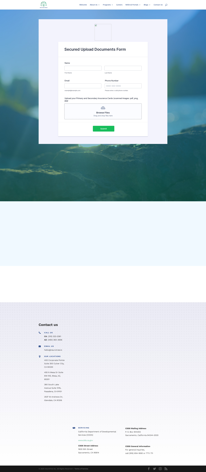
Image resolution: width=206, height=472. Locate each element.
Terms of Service (81, 469)
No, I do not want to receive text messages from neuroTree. (105, 395)
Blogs (146, 5)
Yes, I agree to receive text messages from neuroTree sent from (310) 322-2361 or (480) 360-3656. (120, 392)
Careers (119, 5)
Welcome (83, 5)
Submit (154, 408)
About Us (93, 5)
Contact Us (158, 5)
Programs (107, 5)
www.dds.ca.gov (85, 440)
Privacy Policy (92, 400)
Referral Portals (132, 5)
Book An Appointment (24, 274)
